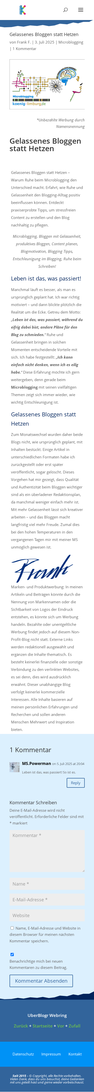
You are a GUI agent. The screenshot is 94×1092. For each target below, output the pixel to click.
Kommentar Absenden (41, 980)
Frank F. (24, 42)
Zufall (74, 1026)
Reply (75, 782)
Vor (60, 1026)
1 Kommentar (24, 48)
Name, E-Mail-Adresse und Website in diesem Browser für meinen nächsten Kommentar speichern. (45, 934)
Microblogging (70, 42)
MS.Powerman (36, 763)
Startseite (43, 1026)
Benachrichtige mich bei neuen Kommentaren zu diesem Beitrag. (38, 964)
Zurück (21, 1026)
